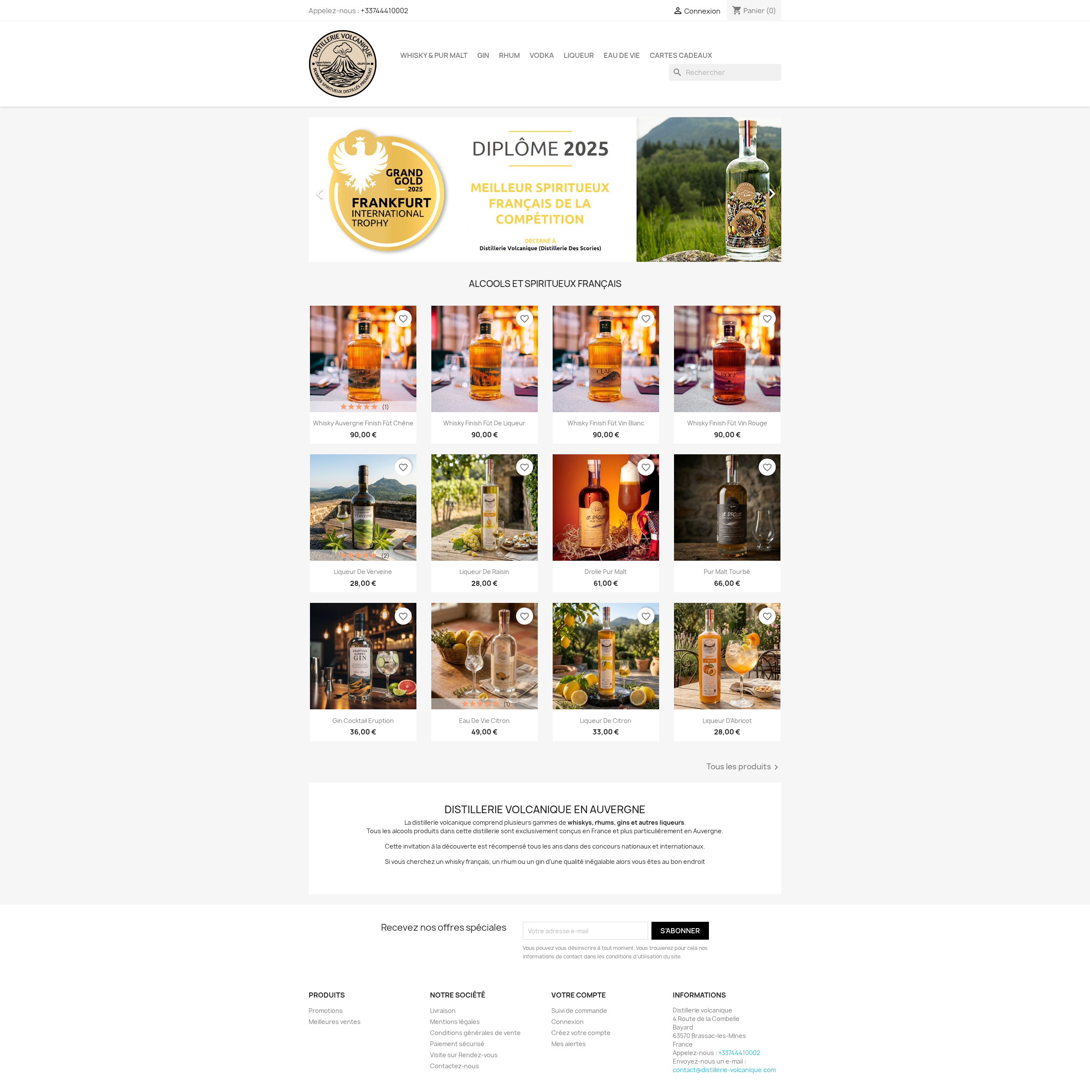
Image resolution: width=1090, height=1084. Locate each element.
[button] (344, 189)
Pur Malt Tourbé (727, 572)
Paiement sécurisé (457, 1044)
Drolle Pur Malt (606, 572)
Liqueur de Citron (605, 721)
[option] (545, 189)
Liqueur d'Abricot (727, 721)
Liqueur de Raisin (484, 572)
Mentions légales (455, 1022)
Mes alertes (568, 1044)
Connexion (567, 1022)
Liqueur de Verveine (363, 572)
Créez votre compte (581, 1033)
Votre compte (578, 995)
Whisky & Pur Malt (434, 55)
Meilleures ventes (335, 1022)
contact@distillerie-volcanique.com (724, 1070)
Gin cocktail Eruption (363, 721)
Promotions (326, 1011)
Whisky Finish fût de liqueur (484, 423)
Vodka (542, 55)
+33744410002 (384, 10)
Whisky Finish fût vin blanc (606, 423)
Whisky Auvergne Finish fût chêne (363, 423)
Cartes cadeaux (681, 55)
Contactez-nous (454, 1066)
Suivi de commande (579, 1011)
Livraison (443, 1011)
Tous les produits (743, 767)
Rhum (509, 55)
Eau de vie (622, 55)
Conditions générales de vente (475, 1033)
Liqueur (579, 55)
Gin (483, 55)
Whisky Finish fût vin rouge (727, 423)
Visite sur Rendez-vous (464, 1055)
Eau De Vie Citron (484, 721)
